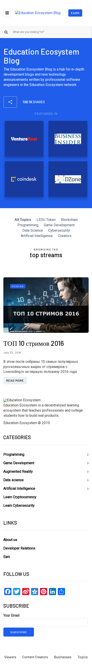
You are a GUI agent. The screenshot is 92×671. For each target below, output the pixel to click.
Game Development (59, 225)
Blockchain (69, 220)
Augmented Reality (18, 471)
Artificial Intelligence (37, 236)
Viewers (10, 657)
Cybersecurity (59, 230)
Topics (82, 657)
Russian (18, 286)
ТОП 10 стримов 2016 (33, 343)
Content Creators (35, 657)
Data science (13, 480)
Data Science (32, 230)
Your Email (11, 615)
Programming (27, 225)
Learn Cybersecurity (19, 505)
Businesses (62, 657)
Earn (75, 13)
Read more (15, 380)
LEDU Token (46, 220)
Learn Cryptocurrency (19, 497)
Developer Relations (19, 548)
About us (10, 540)
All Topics (23, 220)
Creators (64, 236)
